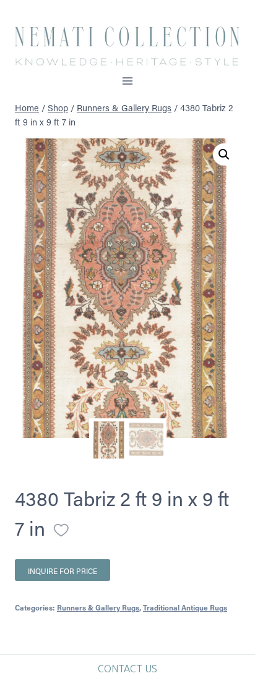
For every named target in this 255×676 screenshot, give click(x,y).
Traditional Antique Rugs (185, 607)
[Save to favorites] (61, 530)
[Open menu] (127, 80)
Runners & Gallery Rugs (98, 607)
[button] (224, 154)
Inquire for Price (62, 571)
